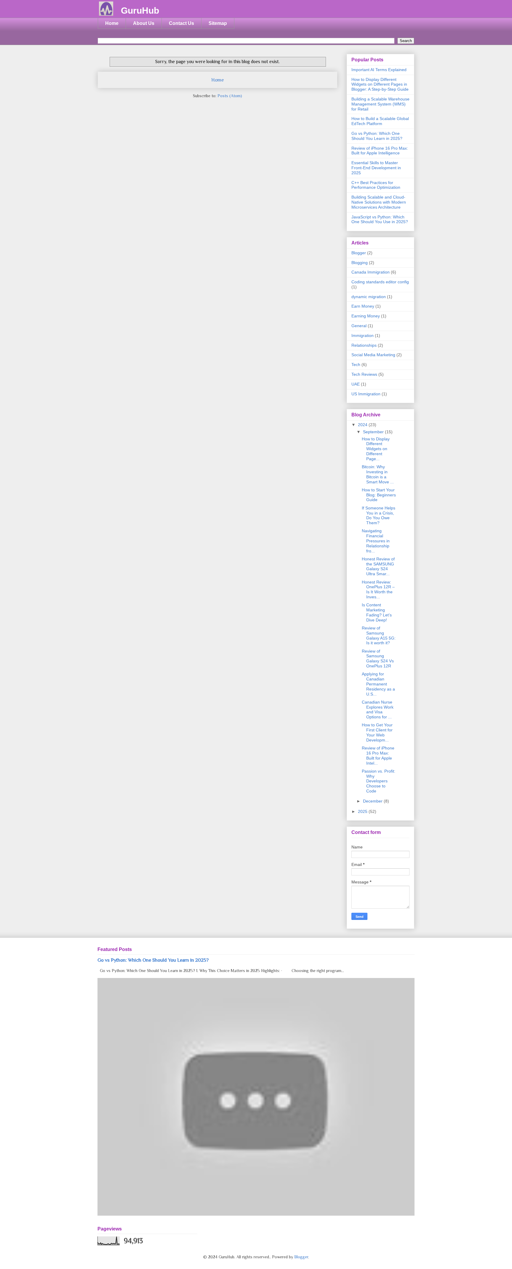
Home (112, 23)
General (359, 325)
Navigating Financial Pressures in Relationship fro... (376, 540)
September (374, 431)
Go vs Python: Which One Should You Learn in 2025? (376, 136)
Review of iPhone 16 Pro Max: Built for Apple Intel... (378, 755)
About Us (143, 23)
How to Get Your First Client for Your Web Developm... (377, 732)
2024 (363, 424)
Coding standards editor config (380, 281)
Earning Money (365, 316)
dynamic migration (368, 296)
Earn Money (362, 306)
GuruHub (140, 10)
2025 (363, 811)
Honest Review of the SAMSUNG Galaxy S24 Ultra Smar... (378, 566)
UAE (355, 384)
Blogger (358, 252)
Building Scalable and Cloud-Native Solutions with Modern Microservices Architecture (378, 202)
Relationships (364, 345)
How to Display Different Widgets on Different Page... (376, 449)
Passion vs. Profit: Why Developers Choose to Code (378, 781)
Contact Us (181, 23)
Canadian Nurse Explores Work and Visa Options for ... (377, 709)
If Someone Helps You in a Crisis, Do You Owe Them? (378, 515)
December (373, 801)
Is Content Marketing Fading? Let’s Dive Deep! (377, 612)
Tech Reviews (364, 374)
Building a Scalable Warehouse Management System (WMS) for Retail (380, 104)
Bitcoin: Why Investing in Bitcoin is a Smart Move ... (378, 474)
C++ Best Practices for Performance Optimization (375, 185)
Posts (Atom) (229, 95)
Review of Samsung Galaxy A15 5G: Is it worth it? (379, 635)
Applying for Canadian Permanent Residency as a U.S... (378, 684)
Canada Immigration (370, 272)
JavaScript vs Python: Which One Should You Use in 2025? (379, 219)
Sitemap (218, 23)
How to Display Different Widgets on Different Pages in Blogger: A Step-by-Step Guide (380, 84)
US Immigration (365, 393)
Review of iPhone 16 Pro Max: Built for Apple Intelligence (379, 151)
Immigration (362, 335)
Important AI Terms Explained (379, 69)
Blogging (359, 262)
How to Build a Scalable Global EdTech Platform (380, 121)
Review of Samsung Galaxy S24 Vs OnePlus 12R (378, 658)
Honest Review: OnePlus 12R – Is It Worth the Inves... (378, 589)
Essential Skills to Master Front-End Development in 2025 (376, 167)
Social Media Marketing (373, 354)
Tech (355, 364)
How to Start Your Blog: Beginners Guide (379, 495)
